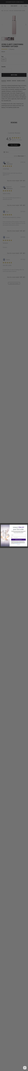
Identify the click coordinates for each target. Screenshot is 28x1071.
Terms (19, 543)
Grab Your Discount (18, 539)
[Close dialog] (26, 525)
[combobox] (12, 537)
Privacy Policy (16, 543)
